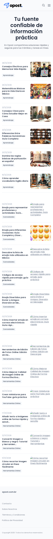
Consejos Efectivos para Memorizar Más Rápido (15, 68)
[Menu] (49, 5)
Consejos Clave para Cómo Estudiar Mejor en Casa (14, 113)
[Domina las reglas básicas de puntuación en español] (40, 158)
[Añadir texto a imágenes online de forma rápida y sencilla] (40, 419)
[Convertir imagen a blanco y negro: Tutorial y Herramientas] (40, 442)
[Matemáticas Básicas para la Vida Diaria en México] (40, 91)
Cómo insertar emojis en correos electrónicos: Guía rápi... (15, 322)
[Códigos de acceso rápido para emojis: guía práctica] (40, 278)
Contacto (7, 503)
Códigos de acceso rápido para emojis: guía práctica (15, 277)
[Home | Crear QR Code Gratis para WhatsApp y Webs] (13, 5)
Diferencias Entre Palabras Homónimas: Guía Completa (13, 136)
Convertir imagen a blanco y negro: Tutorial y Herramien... (14, 442)
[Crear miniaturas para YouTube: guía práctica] (40, 397)
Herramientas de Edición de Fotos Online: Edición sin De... (15, 352)
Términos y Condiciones (13, 515)
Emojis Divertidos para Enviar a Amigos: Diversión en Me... (14, 300)
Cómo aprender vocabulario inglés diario (15, 179)
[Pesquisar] (43, 5)
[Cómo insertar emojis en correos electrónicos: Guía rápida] (40, 323)
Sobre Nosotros (9, 509)
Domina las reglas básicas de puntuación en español (14, 158)
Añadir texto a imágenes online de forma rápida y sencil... (15, 419)
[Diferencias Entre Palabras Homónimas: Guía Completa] (40, 136)
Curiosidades (8, 217)
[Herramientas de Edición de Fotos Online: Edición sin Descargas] (40, 352)
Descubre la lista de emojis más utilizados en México (15, 255)
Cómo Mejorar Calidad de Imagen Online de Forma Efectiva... (14, 375)
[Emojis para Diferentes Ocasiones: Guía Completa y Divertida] (40, 233)
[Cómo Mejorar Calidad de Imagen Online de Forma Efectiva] (40, 375)
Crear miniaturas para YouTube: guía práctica (14, 396)
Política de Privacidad (12, 520)
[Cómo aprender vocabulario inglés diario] (40, 181)
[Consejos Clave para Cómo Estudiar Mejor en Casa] (40, 114)
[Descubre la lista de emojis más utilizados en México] (40, 255)
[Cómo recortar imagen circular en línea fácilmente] (40, 464)
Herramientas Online (11, 359)
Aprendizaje (8, 75)
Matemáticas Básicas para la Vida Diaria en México (13, 91)
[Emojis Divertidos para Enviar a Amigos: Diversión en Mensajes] (40, 300)
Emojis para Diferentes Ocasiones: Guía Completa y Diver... (14, 233)
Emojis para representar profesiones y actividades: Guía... (15, 210)
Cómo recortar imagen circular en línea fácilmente (14, 464)
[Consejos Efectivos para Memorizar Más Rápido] (40, 69)
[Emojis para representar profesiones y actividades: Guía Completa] (40, 210)
